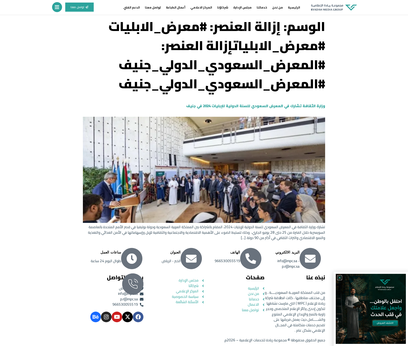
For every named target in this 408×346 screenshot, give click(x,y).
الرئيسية (294, 7)
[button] (339, 278)
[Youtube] (117, 317)
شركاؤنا (222, 7)
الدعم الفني (131, 7)
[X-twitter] (127, 317)
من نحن (277, 7)
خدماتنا (262, 7)
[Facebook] (138, 317)
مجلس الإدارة (242, 7)
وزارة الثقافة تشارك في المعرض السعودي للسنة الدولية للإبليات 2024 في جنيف (255, 106)
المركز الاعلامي (201, 7)
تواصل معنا (153, 7)
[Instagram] (106, 317)
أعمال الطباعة (175, 7)
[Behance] (95, 317)
